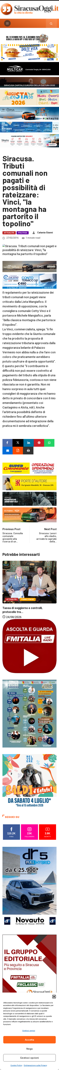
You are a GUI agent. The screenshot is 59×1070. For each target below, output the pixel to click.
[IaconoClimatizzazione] (29, 281)
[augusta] (29, 97)
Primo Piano (49, 586)
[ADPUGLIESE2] (29, 514)
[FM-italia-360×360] (29, 646)
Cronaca (33, 586)
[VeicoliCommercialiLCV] (29, 68)
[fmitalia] (29, 126)
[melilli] (29, 713)
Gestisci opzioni (29, 1057)
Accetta (29, 1039)
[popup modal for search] (51, 23)
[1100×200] (29, 82)
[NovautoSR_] (29, 887)
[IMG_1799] (29, 468)
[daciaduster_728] (29, 266)
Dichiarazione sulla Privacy (35, 1065)
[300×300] (29, 781)
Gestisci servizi (28, 1031)
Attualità (9, 233)
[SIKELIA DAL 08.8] (29, 140)
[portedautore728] (29, 482)
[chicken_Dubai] (29, 52)
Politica (22, 233)
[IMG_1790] (29, 113)
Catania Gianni (45, 232)
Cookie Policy (16, 1065)
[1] (29, 975)
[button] (54, 996)
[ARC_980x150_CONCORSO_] (29, 38)
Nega (29, 1048)
